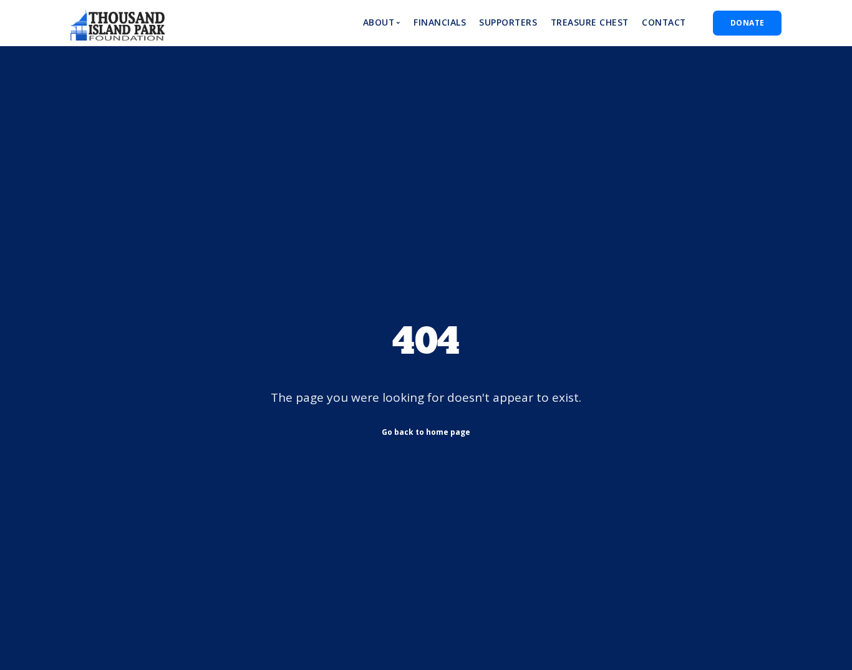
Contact (664, 22)
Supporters (508, 22)
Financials (440, 22)
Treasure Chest (590, 22)
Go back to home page (426, 432)
